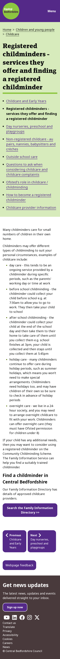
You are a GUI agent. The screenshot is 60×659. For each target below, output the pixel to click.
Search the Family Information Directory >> (30, 510)
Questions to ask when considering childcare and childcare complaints (27, 169)
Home (7, 30)
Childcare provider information (31, 207)
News (6, 647)
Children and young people (35, 30)
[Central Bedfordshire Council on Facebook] (22, 618)
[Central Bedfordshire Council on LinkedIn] (14, 618)
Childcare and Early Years (26, 101)
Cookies (7, 639)
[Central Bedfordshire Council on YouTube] (7, 618)
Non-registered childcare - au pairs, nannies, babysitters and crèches (31, 144)
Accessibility (10, 635)
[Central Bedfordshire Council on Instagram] (29, 618)
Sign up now (15, 607)
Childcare (12, 34)
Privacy (7, 631)
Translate (9, 627)
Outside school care (22, 156)
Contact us (9, 623)
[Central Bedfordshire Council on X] (37, 618)
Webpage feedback (19, 565)
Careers (7, 643)
